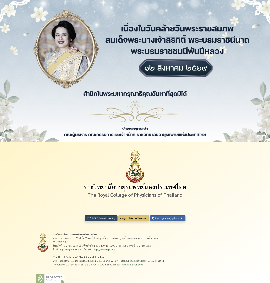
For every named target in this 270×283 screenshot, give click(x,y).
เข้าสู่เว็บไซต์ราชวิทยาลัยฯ (133, 218)
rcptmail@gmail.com (71, 249)
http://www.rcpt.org (104, 249)
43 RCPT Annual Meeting (101, 218)
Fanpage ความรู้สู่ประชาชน (168, 218)
